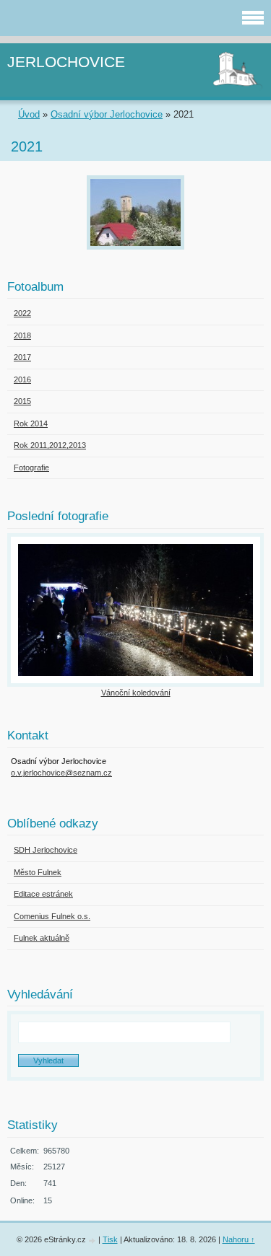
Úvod (29, 114)
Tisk (110, 1239)
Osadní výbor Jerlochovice (107, 114)
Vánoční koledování (136, 692)
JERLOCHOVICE (66, 61)
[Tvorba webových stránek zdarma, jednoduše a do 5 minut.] (93, 1240)
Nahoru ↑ (239, 1239)
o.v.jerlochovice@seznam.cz (61, 772)
